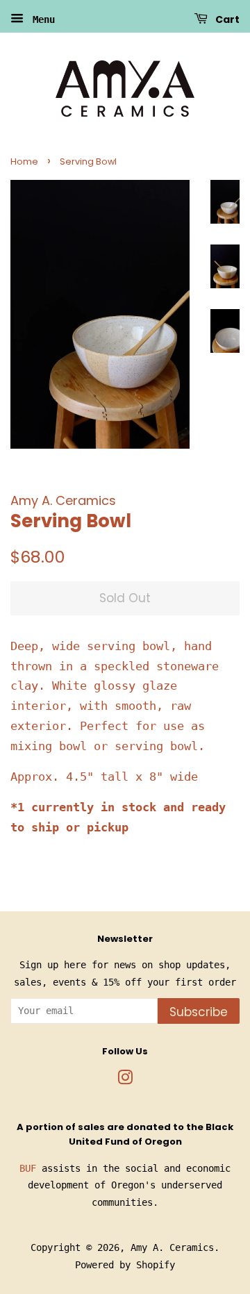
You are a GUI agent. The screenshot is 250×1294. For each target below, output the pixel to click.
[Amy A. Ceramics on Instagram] (125, 1080)
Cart (226, 19)
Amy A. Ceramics (172, 1247)
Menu (41, 19)
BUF (27, 1168)
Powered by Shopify (125, 1264)
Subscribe (198, 1012)
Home (24, 161)
